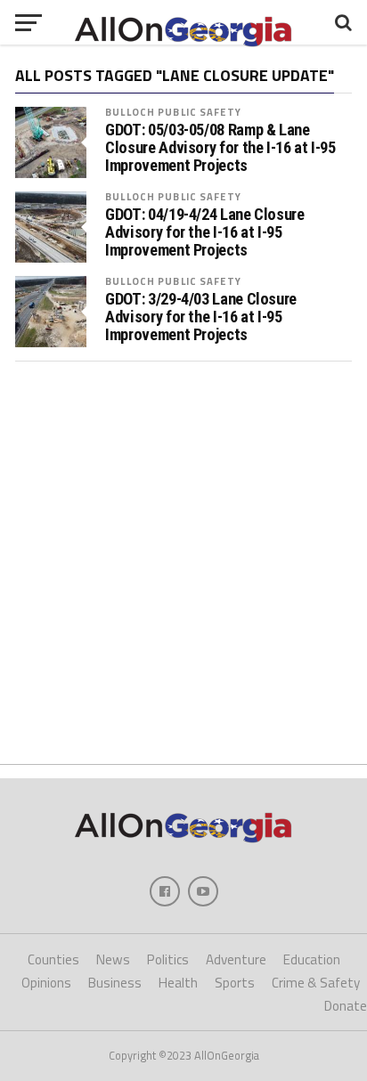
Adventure (236, 959)
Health (178, 982)
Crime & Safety (316, 982)
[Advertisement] (183, 562)
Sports (235, 982)
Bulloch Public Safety (173, 111)
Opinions (46, 982)
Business (115, 982)
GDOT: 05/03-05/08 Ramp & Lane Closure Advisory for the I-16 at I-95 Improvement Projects (220, 148)
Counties (53, 959)
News (113, 959)
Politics (168, 959)
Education (311, 959)
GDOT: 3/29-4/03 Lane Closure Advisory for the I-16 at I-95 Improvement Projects (201, 317)
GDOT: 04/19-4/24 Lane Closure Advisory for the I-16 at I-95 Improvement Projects (204, 232)
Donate (345, 1006)
